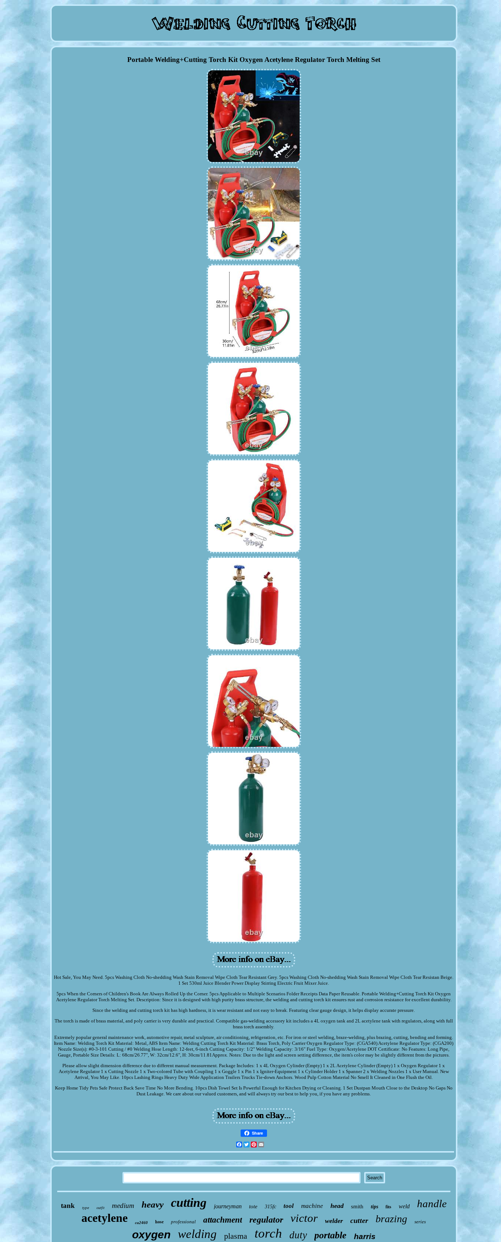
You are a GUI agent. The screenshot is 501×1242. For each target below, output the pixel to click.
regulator (266, 1219)
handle (432, 1203)
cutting (188, 1202)
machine (312, 1205)
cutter (359, 1220)
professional (183, 1221)
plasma (235, 1236)
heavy (153, 1204)
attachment (222, 1219)
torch (268, 1233)
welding (197, 1234)
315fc (270, 1206)
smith (357, 1206)
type (85, 1207)
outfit (100, 1208)
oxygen (151, 1234)
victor (304, 1218)
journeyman (228, 1206)
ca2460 (141, 1222)
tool (289, 1205)
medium (123, 1205)
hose (159, 1221)
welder (334, 1220)
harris (365, 1236)
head (337, 1205)
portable (330, 1235)
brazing (391, 1218)
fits (388, 1206)
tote (253, 1206)
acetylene (104, 1217)
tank (68, 1205)
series (420, 1221)
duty (298, 1235)
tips (374, 1206)
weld (404, 1206)
